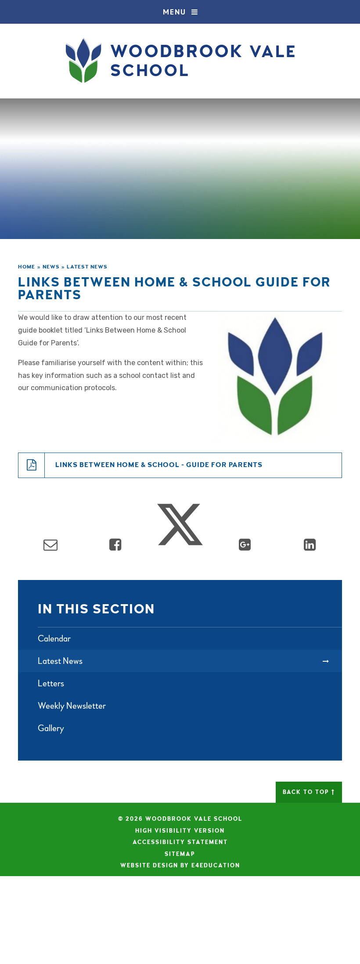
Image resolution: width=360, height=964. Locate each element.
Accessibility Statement (180, 842)
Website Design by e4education (180, 865)
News (51, 267)
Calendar (54, 638)
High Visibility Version (180, 830)
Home (26, 267)
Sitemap (180, 854)
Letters (51, 683)
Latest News (87, 267)
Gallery (51, 728)
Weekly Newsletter (72, 705)
